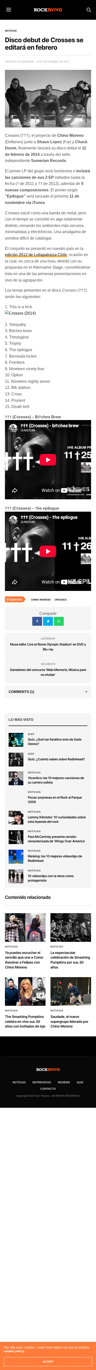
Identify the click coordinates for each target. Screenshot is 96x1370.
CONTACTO (48, 1088)
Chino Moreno (41, 599)
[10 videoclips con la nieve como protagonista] (16, 876)
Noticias (11, 31)
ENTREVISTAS (41, 1082)
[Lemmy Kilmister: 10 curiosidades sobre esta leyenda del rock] (16, 818)
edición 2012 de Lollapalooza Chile (36, 255)
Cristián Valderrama (19, 61)
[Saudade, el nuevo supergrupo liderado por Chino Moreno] (70, 991)
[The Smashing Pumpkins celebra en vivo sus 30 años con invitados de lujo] (25, 991)
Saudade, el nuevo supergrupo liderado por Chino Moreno (69, 1021)
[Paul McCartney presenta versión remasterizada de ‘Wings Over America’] (16, 837)
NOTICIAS (19, 1082)
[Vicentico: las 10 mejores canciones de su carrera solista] (16, 778)
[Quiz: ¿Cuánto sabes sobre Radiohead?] (16, 759)
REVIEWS (64, 1082)
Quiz (31, 734)
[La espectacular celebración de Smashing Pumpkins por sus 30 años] (70, 927)
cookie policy (14, 1351)
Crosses (60, 599)
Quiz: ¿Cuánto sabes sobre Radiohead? (56, 759)
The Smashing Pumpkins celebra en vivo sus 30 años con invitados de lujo (25, 1021)
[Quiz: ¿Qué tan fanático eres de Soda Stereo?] (16, 740)
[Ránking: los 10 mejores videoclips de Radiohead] (16, 857)
